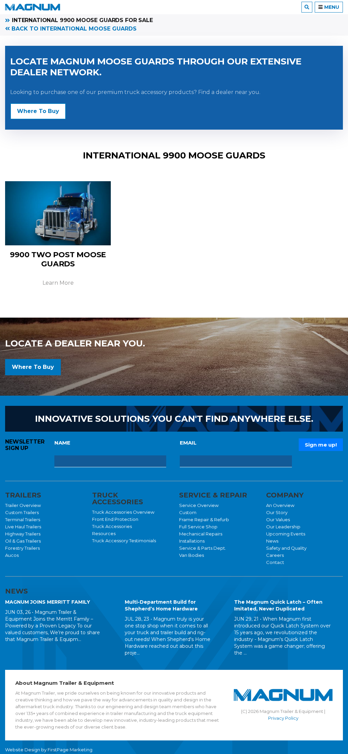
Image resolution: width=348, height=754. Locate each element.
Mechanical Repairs (200, 533)
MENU (331, 7)
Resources (104, 533)
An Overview (280, 505)
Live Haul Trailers (23, 526)
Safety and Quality (286, 548)
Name (62, 442)
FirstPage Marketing (70, 749)
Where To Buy (38, 111)
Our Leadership (283, 526)
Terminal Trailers (22, 519)
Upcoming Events (285, 533)
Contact (275, 562)
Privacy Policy (283, 718)
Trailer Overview (23, 505)
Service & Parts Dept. (202, 548)
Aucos (12, 555)
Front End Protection (115, 519)
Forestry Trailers (22, 548)
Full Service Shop (198, 526)
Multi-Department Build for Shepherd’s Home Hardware (161, 605)
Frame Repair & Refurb (204, 519)
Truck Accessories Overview (123, 512)
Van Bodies (191, 555)
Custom (187, 512)
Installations (192, 541)
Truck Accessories (112, 526)
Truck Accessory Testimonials (124, 540)
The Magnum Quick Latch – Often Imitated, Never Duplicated (278, 605)
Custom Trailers (22, 512)
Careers (275, 555)
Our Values (278, 519)
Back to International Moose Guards (73, 28)
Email (188, 442)
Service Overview (199, 505)
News (272, 541)
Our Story (277, 512)
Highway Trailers (22, 533)
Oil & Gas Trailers (23, 541)
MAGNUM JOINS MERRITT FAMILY (47, 602)
